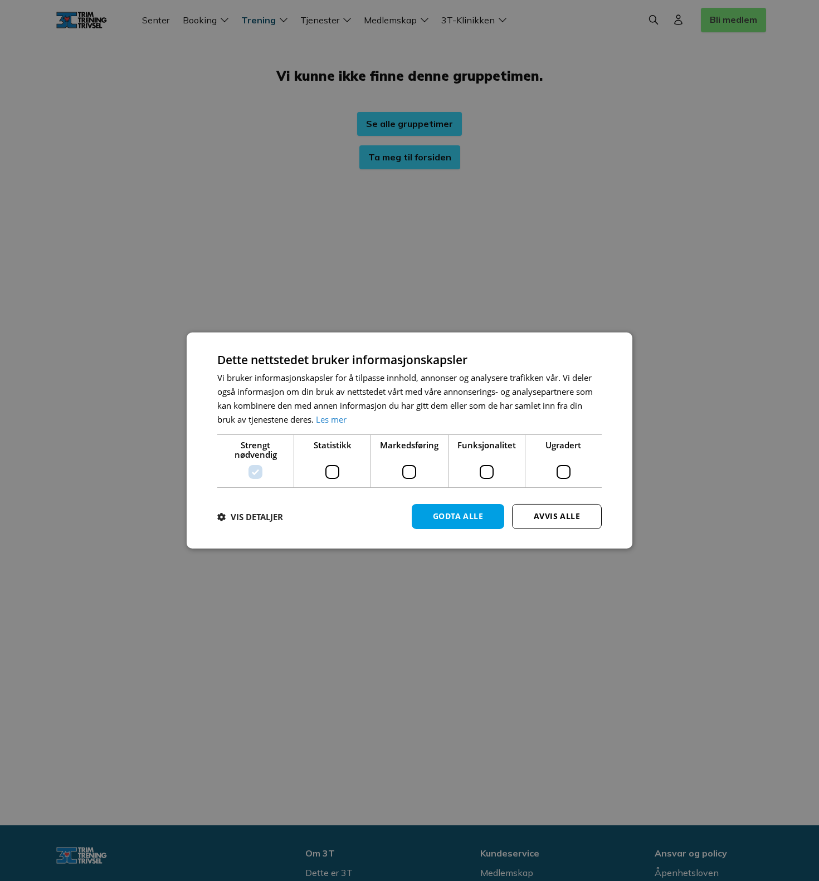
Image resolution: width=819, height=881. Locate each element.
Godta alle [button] (458, 516)
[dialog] (409, 440)
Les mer (331, 419)
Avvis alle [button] (557, 516)
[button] (250, 517)
